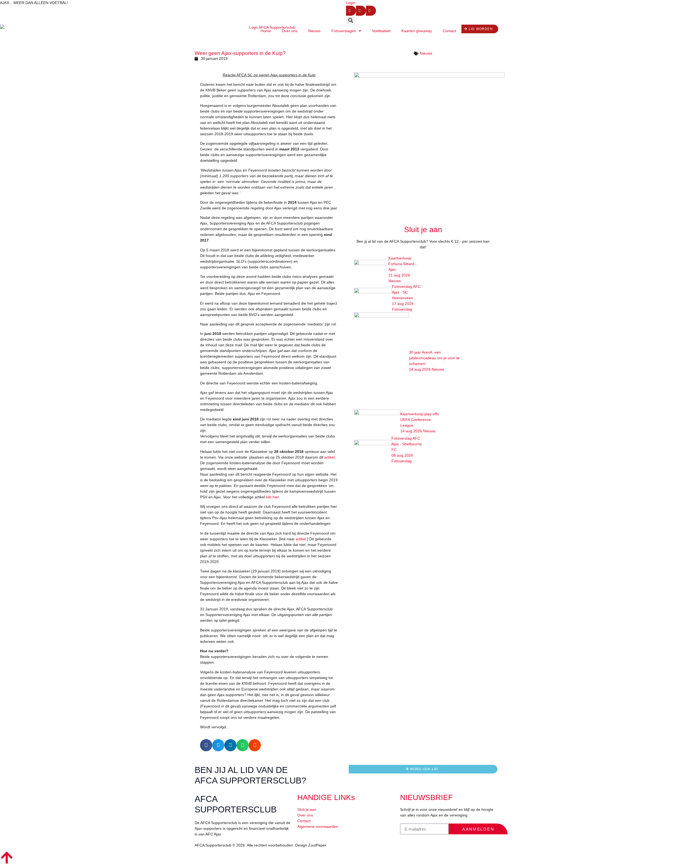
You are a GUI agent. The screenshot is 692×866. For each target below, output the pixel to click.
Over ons (289, 31)
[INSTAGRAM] (371, 11)
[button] (350, 20)
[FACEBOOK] (351, 11)
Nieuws (314, 31)
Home (266, 31)
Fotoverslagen (343, 31)
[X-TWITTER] (361, 11)
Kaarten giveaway (416, 31)
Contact (449, 31)
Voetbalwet (381, 31)
